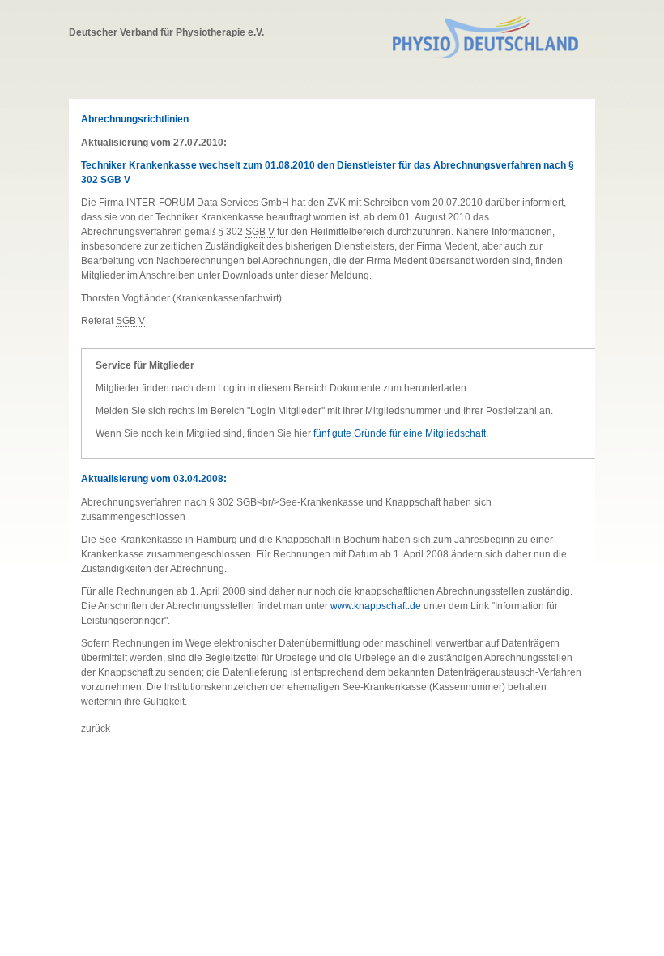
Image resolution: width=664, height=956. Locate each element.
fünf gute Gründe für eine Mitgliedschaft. (400, 433)
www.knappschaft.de (375, 606)
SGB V (260, 231)
